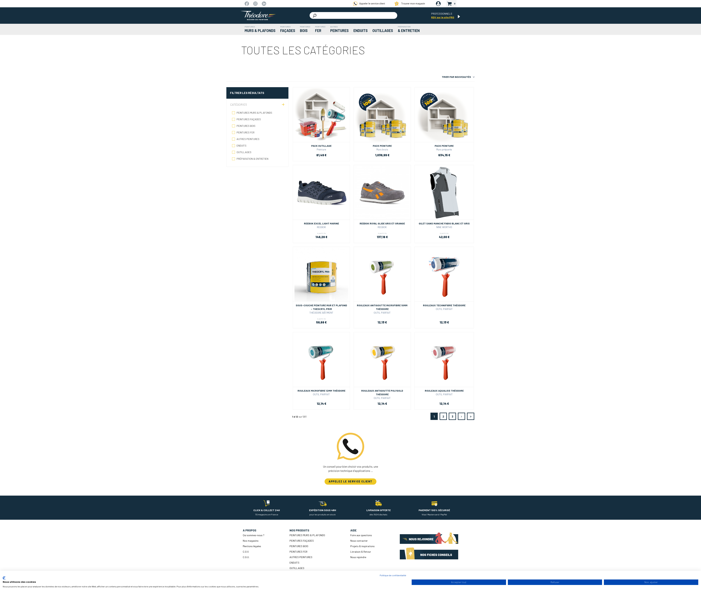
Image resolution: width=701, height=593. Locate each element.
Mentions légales (252, 546)
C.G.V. (246, 551)
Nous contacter (359, 540)
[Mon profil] (438, 3)
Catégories (238, 104)
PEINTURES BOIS (246, 125)
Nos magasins (250, 540)
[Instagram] (255, 3)
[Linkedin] (264, 3)
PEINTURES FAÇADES (249, 119)
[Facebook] (247, 3)
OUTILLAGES (244, 152)
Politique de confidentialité (393, 575)
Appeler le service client (372, 3)
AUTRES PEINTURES (248, 139)
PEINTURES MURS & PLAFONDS (254, 112)
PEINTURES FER (245, 132)
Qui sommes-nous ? (253, 535)
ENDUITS (241, 145)
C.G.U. (246, 557)
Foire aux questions (361, 535)
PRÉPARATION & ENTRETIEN (252, 158)
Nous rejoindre (358, 557)
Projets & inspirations (362, 546)
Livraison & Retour (360, 551)
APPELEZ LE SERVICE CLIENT (350, 481)
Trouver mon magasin (413, 3)
